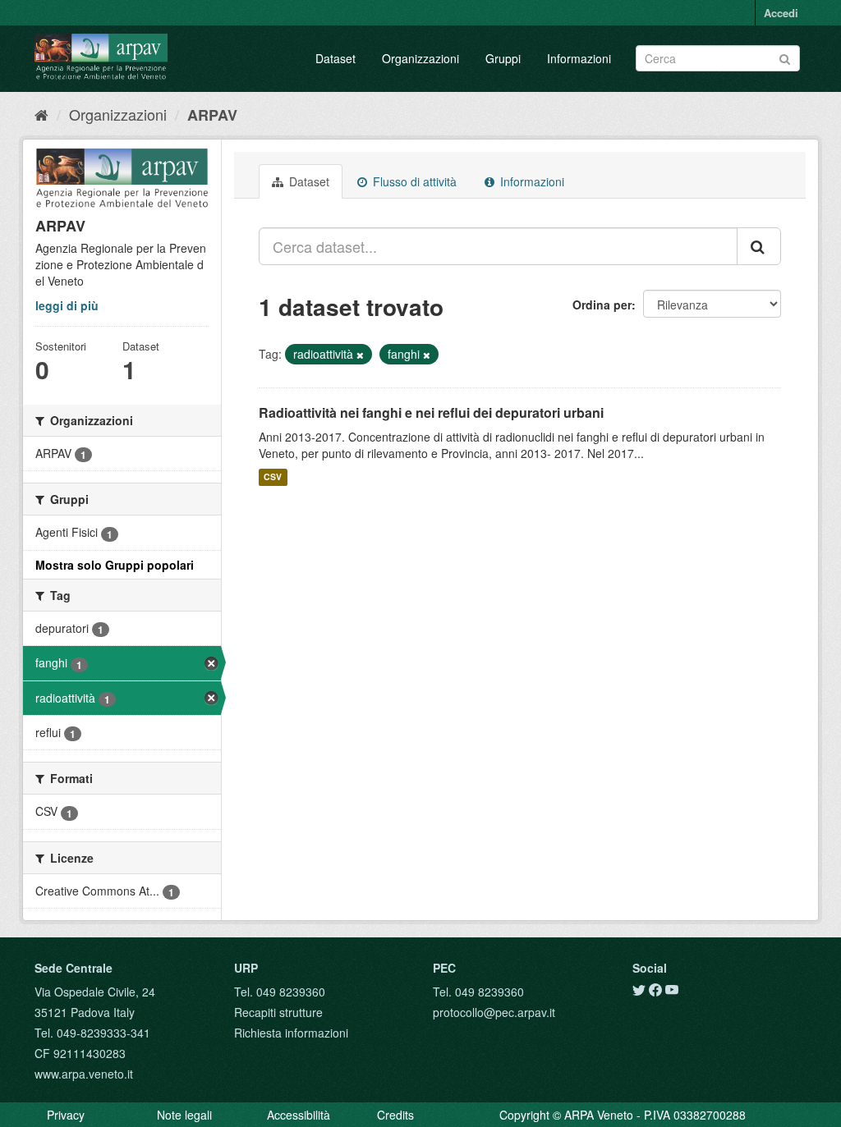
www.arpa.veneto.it (83, 1073)
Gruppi (503, 58)
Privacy (66, 1114)
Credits (395, 1114)
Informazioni (579, 58)
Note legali (184, 1114)
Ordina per (602, 304)
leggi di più (67, 305)
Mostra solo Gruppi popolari (114, 565)
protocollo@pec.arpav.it (494, 1012)
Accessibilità (298, 1114)
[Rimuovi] (360, 354)
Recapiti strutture (278, 1012)
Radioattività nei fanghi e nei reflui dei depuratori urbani (431, 412)
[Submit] (785, 57)
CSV (273, 477)
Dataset (335, 58)
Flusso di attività (413, 181)
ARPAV (212, 115)
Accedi (781, 13)
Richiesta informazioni (291, 1032)
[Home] (41, 114)
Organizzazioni (420, 58)
